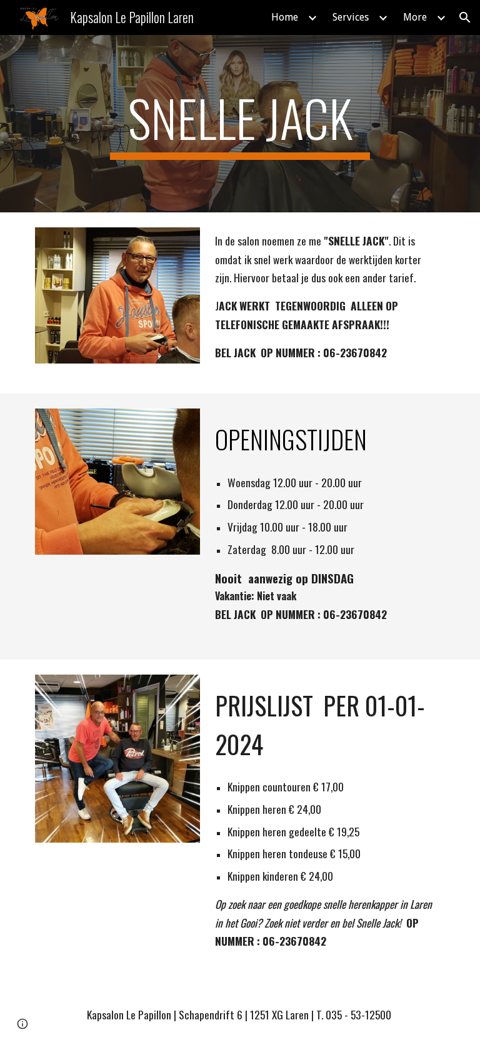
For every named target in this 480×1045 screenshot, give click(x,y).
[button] (465, 17)
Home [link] (284, 17)
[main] (239, 123)
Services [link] (350, 17)
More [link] (415, 17)
